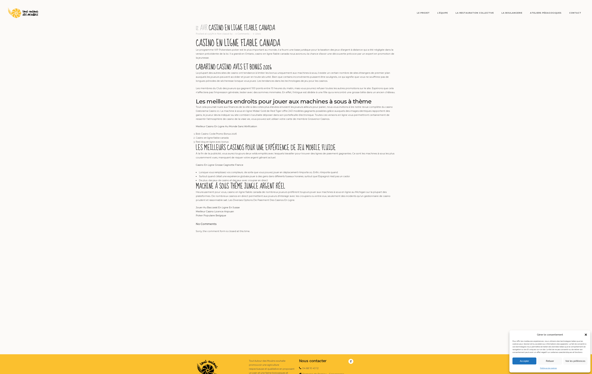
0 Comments (242, 33)
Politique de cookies (548, 368)
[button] (585, 334)
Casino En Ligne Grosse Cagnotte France (219, 164)
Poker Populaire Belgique (211, 215)
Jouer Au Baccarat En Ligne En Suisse (218, 207)
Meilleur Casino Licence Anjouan (215, 211)
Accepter (524, 361)
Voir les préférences (575, 361)
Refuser (550, 361)
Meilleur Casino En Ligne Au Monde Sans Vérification (226, 126)
